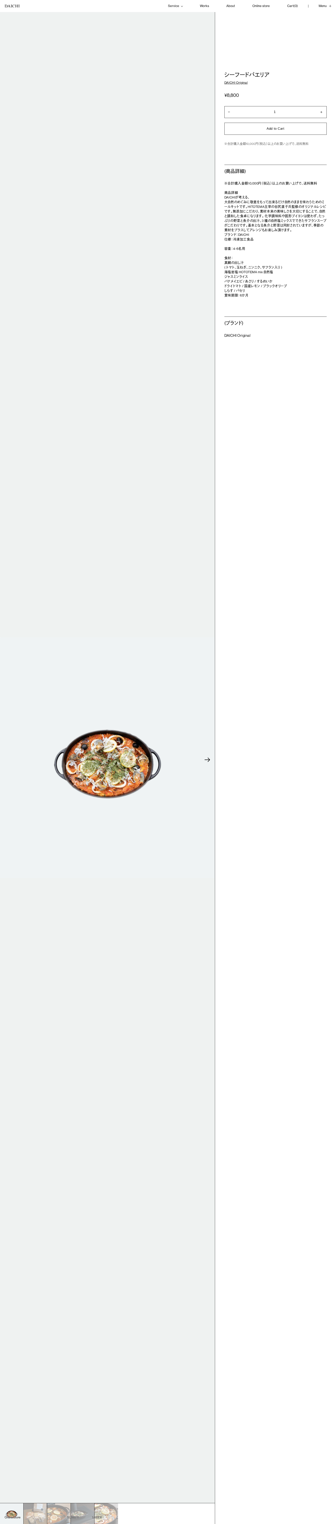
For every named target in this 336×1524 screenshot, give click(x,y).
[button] (207, 760)
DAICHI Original (236, 83)
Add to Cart (275, 128)
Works (204, 6)
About (230, 6)
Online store (261, 6)
